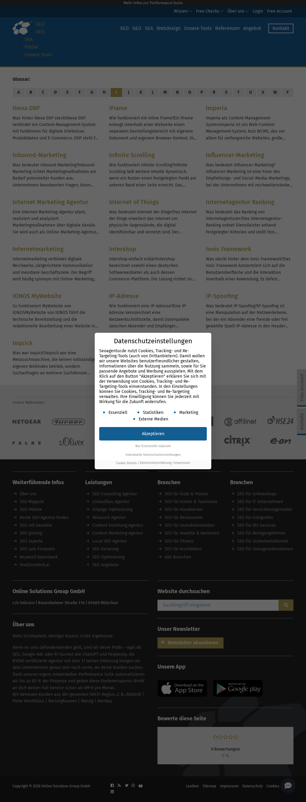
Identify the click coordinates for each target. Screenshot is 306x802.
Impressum (182, 463)
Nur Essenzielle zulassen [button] (153, 446)
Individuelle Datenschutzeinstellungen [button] (153, 455)
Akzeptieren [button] (153, 433)
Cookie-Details (126, 463)
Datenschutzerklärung (155, 463)
